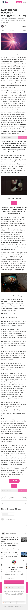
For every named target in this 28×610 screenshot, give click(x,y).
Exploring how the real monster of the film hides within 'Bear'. (9, 544)
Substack (6, 606)
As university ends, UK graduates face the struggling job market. (10, 555)
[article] (14, 543)
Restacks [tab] (11, 514)
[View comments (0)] (8, 30)
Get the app (22, 603)
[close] (23, 560)
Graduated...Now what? (9, 553)
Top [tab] (3, 533)
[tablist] (8, 514)
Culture (3, 7)
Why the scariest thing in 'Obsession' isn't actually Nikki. (9, 539)
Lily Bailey (7, 546)
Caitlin (6, 25)
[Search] (25, 533)
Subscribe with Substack (15, 588)
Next (23, 503)
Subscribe (19, 2)
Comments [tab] (5, 514)
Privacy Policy (19, 594)
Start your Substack (10, 603)
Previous (6, 503)
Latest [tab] (7, 533)
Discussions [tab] (13, 533)
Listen (24, 26)
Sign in (24, 2)
